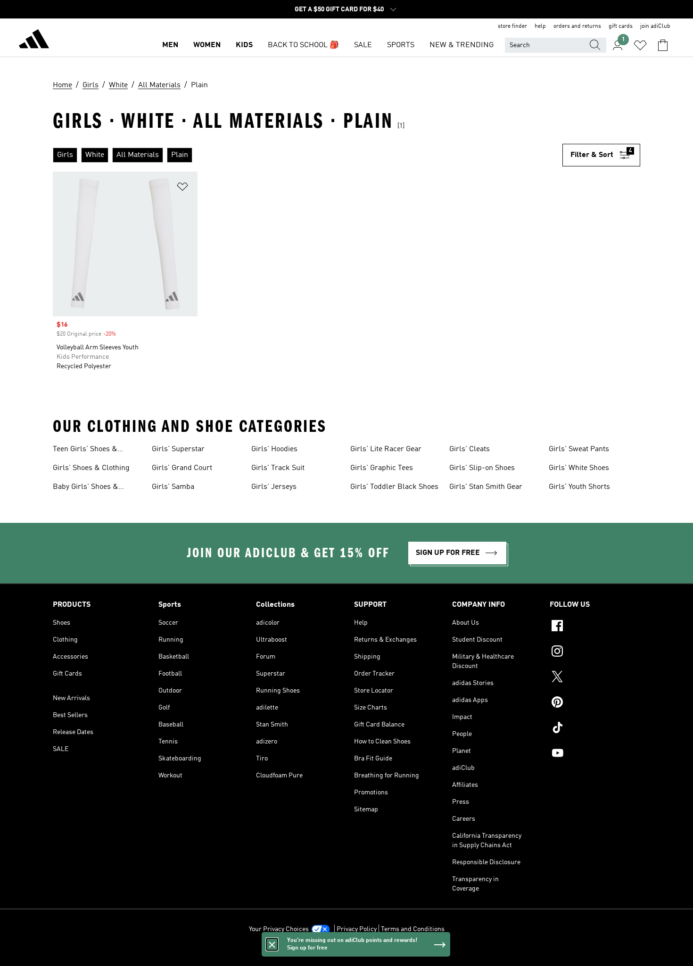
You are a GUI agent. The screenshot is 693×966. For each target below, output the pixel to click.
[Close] (272, 944)
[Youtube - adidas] (595, 754)
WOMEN (207, 45)
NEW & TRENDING (461, 45)
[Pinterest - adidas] (595, 703)
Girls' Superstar (178, 449)
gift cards (621, 26)
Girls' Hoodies (274, 449)
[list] (307, 155)
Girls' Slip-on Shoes (482, 468)
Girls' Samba (173, 487)
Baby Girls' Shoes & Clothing (85, 488)
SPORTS (400, 45)
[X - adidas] (595, 678)
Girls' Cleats (469, 449)
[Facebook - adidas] (595, 627)
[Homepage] (34, 40)
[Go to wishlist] (640, 45)
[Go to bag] (663, 45)
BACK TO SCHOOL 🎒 (303, 45)
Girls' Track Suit (278, 468)
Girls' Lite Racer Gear (385, 449)
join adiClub (655, 26)
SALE (363, 45)
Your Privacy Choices (279, 929)
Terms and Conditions (413, 929)
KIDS (244, 45)
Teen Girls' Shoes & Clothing (85, 450)
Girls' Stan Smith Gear (485, 487)
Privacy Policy (357, 929)
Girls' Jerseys (274, 487)
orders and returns (577, 26)
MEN (170, 45)
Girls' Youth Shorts (579, 487)
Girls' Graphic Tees (381, 468)
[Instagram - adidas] (595, 652)
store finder (512, 26)
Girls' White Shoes (579, 468)
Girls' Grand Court (182, 468)
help (540, 26)
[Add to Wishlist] (182, 188)
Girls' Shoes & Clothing (91, 468)
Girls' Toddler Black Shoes (394, 487)
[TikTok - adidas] (595, 729)
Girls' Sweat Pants (579, 449)
